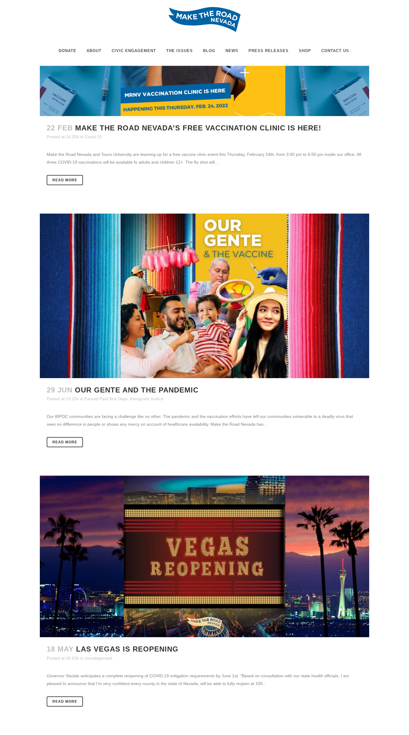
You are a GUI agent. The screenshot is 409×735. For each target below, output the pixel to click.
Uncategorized (98, 658)
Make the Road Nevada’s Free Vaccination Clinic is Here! (198, 128)
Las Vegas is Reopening (127, 649)
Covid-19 (93, 136)
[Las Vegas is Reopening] (204, 556)
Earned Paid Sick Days (106, 398)
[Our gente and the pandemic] (204, 296)
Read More (64, 180)
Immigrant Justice (146, 398)
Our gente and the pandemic (137, 390)
